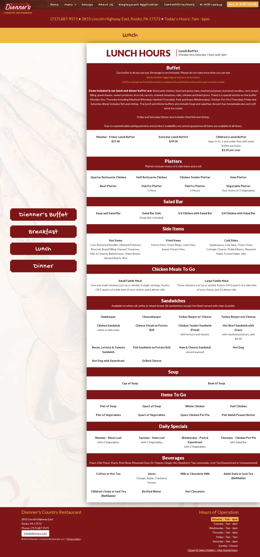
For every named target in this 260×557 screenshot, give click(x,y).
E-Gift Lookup (211, 5)
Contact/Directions (179, 5)
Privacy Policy (74, 539)
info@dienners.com (35, 533)
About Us (106, 5)
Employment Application (138, 5)
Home (54, 5)
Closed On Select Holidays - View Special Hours (213, 550)
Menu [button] (69, 5)
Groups (87, 5)
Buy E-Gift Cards (243, 4)
